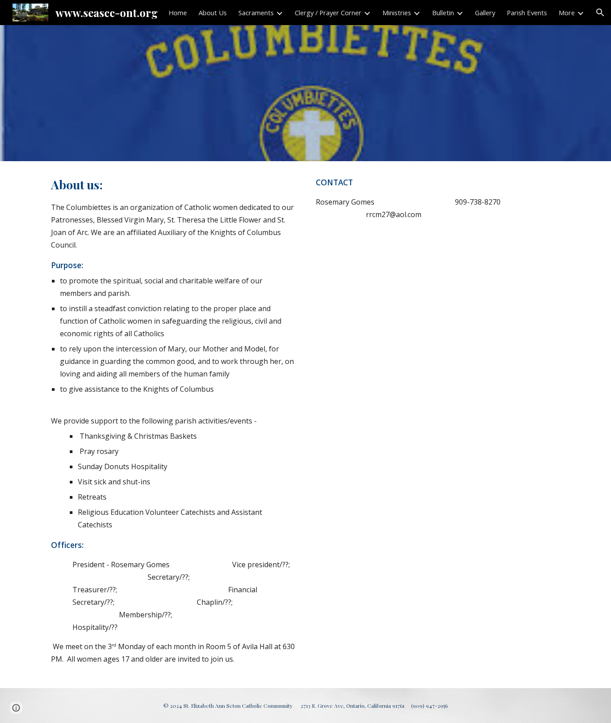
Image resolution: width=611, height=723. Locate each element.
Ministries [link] (396, 12)
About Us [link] (213, 12)
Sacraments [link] (256, 12)
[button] (600, 12)
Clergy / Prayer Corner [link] (328, 12)
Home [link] (178, 12)
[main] (173, 424)
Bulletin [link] (443, 12)
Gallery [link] (485, 12)
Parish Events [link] (527, 12)
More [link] (567, 12)
